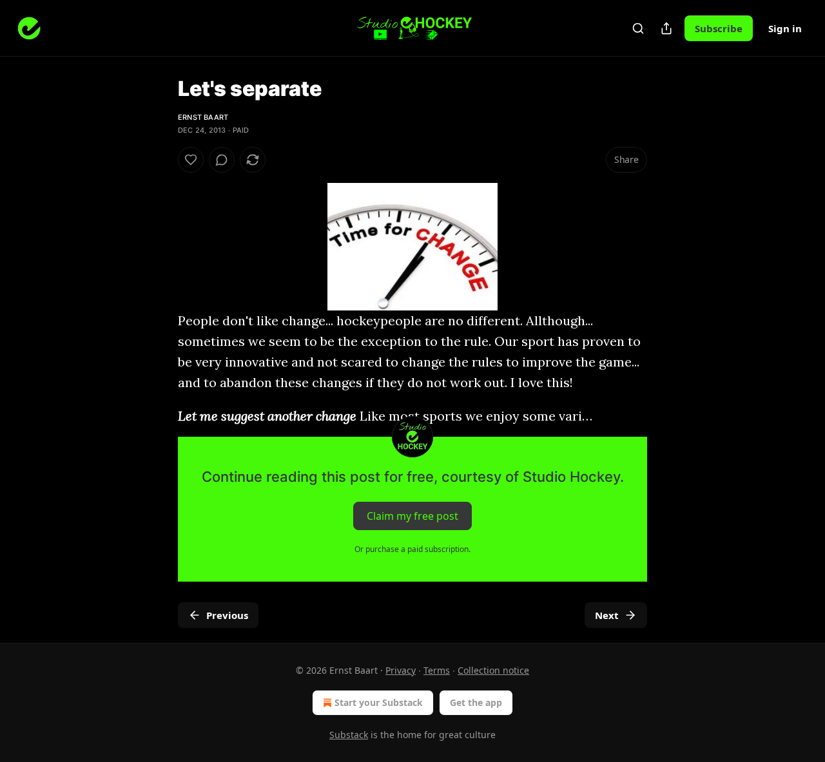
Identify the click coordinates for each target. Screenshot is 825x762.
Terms (436, 670)
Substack (348, 735)
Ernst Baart (203, 117)
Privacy (400, 670)
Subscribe (718, 28)
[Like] (191, 160)
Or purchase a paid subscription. (412, 549)
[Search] (638, 28)
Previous (227, 615)
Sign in (785, 28)
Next (607, 615)
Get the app (476, 702)
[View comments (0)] (222, 160)
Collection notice (493, 670)
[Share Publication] (666, 28)
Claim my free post (412, 516)
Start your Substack (379, 702)
